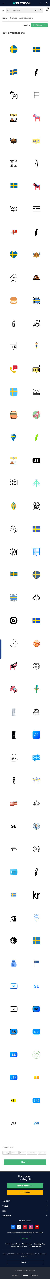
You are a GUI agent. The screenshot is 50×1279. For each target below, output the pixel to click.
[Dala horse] (14, 95)
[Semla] (14, 301)
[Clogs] (36, 506)
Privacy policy (27, 1244)
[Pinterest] (25, 1227)
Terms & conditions (12, 1244)
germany (42, 1153)
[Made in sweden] (14, 164)
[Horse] (14, 232)
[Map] (36, 232)
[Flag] (36, 49)
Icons (4, 18)
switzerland (32, 1153)
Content (6, 1201)
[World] (14, 49)
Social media (25, 1221)
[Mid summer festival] (36, 689)
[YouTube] (37, 1227)
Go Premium (25, 1192)
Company (6, 1216)
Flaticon (25, 1275)
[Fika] (14, 118)
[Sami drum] (14, 552)
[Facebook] (13, 1227)
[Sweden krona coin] (14, 940)
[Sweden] (36, 72)
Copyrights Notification (18, 1246)
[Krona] (14, 758)
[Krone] (14, 621)
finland (22, 1153)
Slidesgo (34, 1275)
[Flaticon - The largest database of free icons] (22, 3)
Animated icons (26, 18)
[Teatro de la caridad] (36, 712)
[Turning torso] (36, 164)
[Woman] (36, 826)
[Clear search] (35, 10)
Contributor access (25, 1186)
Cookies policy (39, 1244)
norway (6, 1153)
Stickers (13, 18)
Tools (5, 1206)
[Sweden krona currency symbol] (36, 895)
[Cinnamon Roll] (36, 278)
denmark (14, 1153)
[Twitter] (19, 1227)
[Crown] (36, 803)
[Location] (14, 438)
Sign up (25, 1238)
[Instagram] (31, 1227)
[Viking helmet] (14, 141)
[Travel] (36, 438)
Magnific (15, 1275)
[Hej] (36, 141)
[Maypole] (36, 483)
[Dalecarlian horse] (36, 415)
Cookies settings (35, 1246)
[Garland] (36, 780)
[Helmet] (36, 392)
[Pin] (14, 895)
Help (4, 1211)
